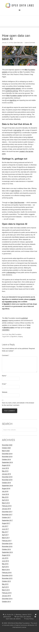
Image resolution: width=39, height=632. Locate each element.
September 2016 (7, 552)
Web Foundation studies (14, 96)
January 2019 (6, 474)
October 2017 (6, 517)
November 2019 (7, 456)
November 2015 (7, 578)
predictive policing (12, 91)
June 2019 (5, 468)
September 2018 (7, 485)
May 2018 (5, 497)
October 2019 (6, 459)
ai (10, 336)
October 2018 (6, 483)
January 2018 (6, 509)
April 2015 (5, 587)
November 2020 (7, 445)
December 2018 (7, 477)
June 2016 (5, 561)
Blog (10, 334)
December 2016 (7, 543)
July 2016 (5, 558)
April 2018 (5, 500)
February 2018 (6, 506)
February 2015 (6, 593)
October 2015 (6, 581)
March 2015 (6, 590)
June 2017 (5, 529)
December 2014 (7, 599)
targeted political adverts (12, 88)
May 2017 (5, 532)
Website (4, 392)
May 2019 (5, 471)
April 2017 (5, 535)
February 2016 (6, 572)
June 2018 (5, 494)
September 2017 (7, 520)
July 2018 (5, 491)
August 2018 (6, 488)
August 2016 (6, 555)
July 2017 (5, 526)
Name (4, 376)
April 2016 (5, 567)
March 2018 (6, 503)
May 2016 (5, 564)
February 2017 (6, 541)
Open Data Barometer (17, 202)
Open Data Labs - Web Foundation (19, 5)
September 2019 (7, 462)
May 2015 (5, 584)
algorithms (13, 100)
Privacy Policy (29, 618)
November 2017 (7, 514)
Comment (5, 355)
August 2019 (6, 465)
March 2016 (6, 570)
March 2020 (6, 451)
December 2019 (7, 454)
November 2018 (7, 480)
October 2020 (6, 448)
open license (15, 191)
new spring (17, 130)
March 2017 (6, 538)
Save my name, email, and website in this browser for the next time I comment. (18, 404)
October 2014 (6, 601)
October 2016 (6, 549)
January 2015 (6, 596)
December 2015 (7, 575)
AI (5, 100)
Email (4, 384)
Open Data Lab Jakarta (23, 616)
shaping (20, 336)
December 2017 (7, 512)
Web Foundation (16, 334)
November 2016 (7, 546)
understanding (11, 272)
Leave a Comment (30, 42)
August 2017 (6, 523)
